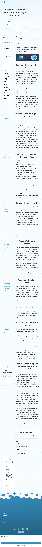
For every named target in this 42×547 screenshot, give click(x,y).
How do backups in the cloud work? (7, 56)
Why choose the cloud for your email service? (6, 97)
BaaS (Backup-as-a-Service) (26, 185)
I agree (21, 543)
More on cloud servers (7, 383)
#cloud (17, 443)
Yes (20, 435)
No (33, 435)
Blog (9, 21)
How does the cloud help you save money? (7, 42)
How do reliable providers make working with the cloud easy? (7, 88)
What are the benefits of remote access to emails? (7, 71)
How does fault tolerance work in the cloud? (7, 79)
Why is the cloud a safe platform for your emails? (6, 63)
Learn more (3, 540)
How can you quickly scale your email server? (6, 49)
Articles (8, 24)
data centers (32, 228)
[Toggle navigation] (38, 2)
